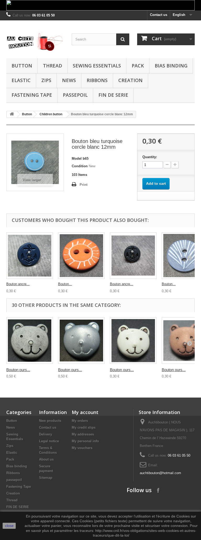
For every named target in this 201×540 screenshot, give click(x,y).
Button (22, 65)
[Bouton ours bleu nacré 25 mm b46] (81, 340)
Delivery (45, 434)
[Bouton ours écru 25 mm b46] (29, 340)
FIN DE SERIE (113, 95)
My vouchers (82, 448)
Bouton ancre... (18, 284)
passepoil (75, 95)
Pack (138, 65)
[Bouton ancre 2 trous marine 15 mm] (29, 255)
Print (83, 185)
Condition (80, 166)
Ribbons (97, 80)
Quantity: (149, 157)
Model (77, 158)
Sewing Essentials (97, 65)
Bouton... (65, 284)
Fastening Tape (32, 95)
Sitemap (45, 478)
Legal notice (49, 441)
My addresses (83, 434)
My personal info (85, 441)
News (69, 80)
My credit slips (84, 427)
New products (50, 421)
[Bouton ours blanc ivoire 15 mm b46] (133, 340)
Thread (52, 65)
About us (46, 459)
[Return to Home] (12, 114)
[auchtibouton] (35, 41)
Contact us (158, 15)
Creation (130, 80)
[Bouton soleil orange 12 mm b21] (81, 255)
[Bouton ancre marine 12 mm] (133, 255)
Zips (46, 80)
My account (85, 412)
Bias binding (171, 65)
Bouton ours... (18, 369)
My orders (80, 421)
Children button (51, 114)
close (9, 526)
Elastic (21, 80)
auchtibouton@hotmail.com (160, 473)
